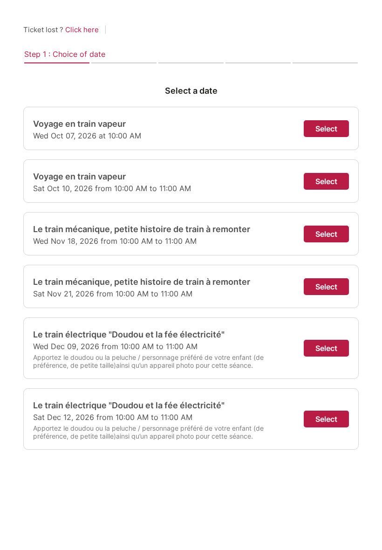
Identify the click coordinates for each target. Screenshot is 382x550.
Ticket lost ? (61, 29)
